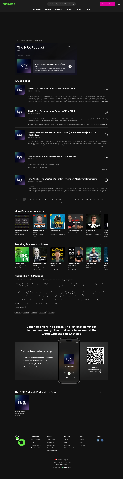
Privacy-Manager (52, 450)
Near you (69, 9)
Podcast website (19, 307)
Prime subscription (69, 448)
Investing (34, 312)
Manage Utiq (51, 448)
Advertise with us (36, 445)
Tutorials (51, 312)
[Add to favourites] (68, 46)
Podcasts (48, 9)
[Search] (73, 4)
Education (28, 55)
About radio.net (35, 439)
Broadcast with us (36, 448)
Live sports (58, 9)
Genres (79, 9)
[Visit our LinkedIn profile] (98, 440)
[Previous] (100, 210)
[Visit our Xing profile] (102, 440)
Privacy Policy (51, 442)
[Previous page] (20, 199)
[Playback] (70, 66)
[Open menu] (119, 4)
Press (32, 442)
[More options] (73, 47)
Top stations (37, 9)
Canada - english (62, 459)
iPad (81, 442)
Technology (43, 312)
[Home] (18, 40)
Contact (66, 439)
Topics (88, 9)
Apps (65, 442)
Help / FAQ (67, 445)
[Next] (106, 210)
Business (20, 55)
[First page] (16, 199)
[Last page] (61, 202)
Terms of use (51, 439)
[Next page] (106, 199)
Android (82, 445)
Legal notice (51, 445)
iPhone (82, 439)
